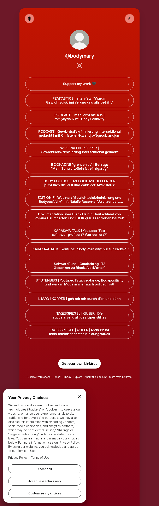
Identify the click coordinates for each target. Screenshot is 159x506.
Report (56, 377)
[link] (79, 65)
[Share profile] (129, 18)
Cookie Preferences (39, 377)
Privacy (67, 377)
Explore (77, 377)
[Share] (128, 83)
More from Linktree (120, 377)
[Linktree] (29, 18)
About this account (95, 377)
